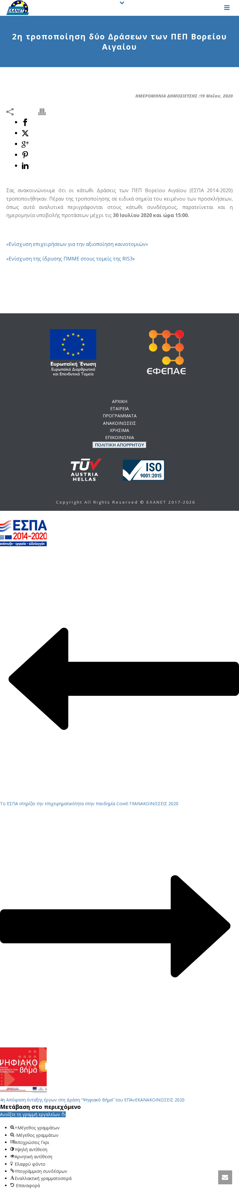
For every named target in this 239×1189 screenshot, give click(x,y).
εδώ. (154, 482)
